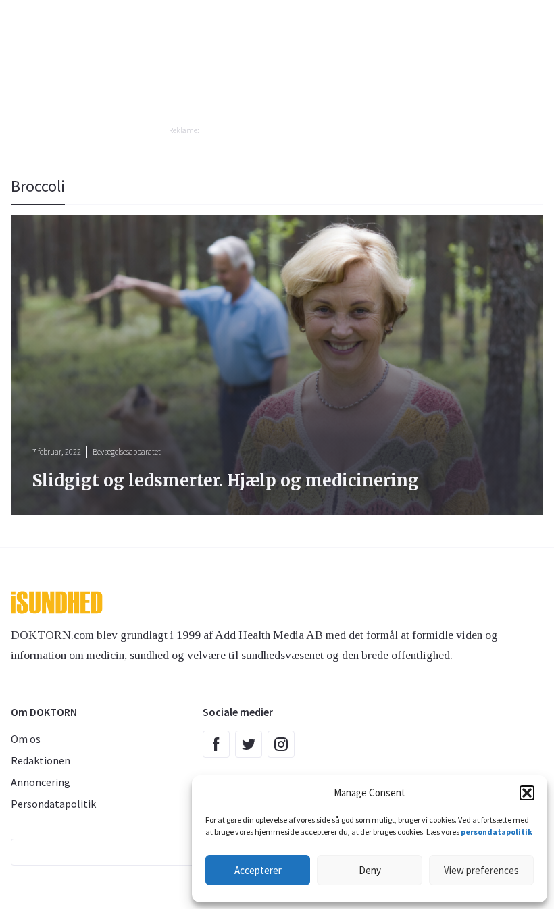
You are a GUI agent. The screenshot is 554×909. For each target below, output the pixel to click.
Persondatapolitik (53, 803)
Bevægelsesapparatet (127, 451)
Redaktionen (40, 760)
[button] (527, 793)
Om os (26, 739)
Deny (370, 870)
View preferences (481, 870)
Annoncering (40, 782)
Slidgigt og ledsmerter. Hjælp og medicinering (225, 480)
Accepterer (258, 870)
